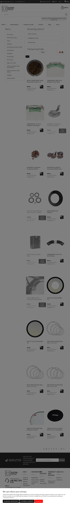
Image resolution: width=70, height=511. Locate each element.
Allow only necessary (11, 501)
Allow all (39, 501)
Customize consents (26, 501)
